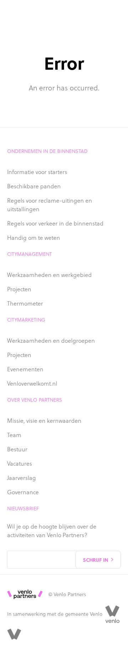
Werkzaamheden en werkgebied (49, 275)
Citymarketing (26, 319)
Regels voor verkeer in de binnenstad (55, 223)
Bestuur (17, 449)
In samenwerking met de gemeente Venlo (54, 614)
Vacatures (19, 463)
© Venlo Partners (67, 594)
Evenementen (25, 369)
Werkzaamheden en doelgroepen (51, 341)
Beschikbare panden (34, 186)
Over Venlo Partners (34, 399)
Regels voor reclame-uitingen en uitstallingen (49, 205)
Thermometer (25, 303)
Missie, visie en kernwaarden (44, 421)
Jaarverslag (21, 478)
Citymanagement (29, 254)
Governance (23, 492)
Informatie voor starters (37, 172)
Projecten (19, 289)
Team (14, 435)
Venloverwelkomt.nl (32, 383)
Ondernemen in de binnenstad (47, 151)
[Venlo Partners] (14, 634)
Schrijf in (95, 559)
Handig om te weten (33, 238)
